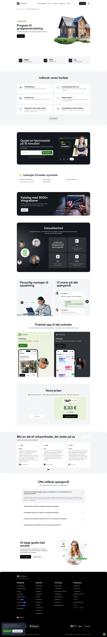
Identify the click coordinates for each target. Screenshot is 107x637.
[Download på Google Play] (34, 626)
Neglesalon (38, 591)
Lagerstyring (20, 594)
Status (88, 634)
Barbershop (38, 588)
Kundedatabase (58, 594)
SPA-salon (38, 596)
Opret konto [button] (82, 3)
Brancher (24, 9)
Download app (77, 591)
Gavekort (19, 591)
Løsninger (55, 3)
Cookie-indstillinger (6, 633)
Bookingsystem (58, 585)
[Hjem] (22, 3)
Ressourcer (62, 3)
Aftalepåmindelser (21, 596)
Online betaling (21, 602)
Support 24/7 (77, 588)
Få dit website (46, 152)
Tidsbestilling (58, 588)
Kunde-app (22, 345)
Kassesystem (20, 605)
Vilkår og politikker (69, 634)
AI (50, 3)
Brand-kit (76, 599)
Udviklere (76, 596)
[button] (84, 436)
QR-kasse (20, 599)
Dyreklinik (38, 605)
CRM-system (58, 602)
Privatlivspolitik (18, 633)
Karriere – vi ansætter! (79, 607)
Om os (75, 605)
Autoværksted (39, 599)
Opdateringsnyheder (78, 602)
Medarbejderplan (59, 596)
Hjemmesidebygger (21, 588)
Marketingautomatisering (60, 591)
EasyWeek (19, 9)
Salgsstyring (57, 599)
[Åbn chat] (104, 634)
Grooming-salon (39, 607)
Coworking (38, 610)
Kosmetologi (39, 602)
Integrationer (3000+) (79, 594)
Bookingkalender (21, 585)
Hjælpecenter (77, 585)
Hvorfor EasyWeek (41, 3)
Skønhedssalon (39, 585)
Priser (68, 3)
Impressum (77, 634)
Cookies (84, 634)
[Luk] (24, 624)
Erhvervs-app (60, 345)
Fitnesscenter (39, 594)
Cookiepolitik (12, 633)
